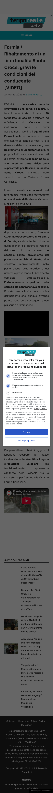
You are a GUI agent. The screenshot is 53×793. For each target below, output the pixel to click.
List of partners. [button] (40, 408)
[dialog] (26, 396)
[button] (26, 393)
